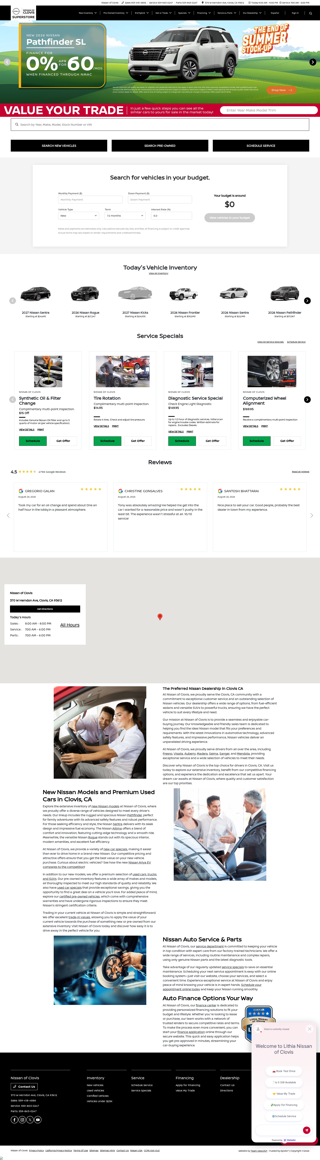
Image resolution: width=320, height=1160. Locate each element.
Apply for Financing (188, 1085)
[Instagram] (22, 1119)
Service (137, 1077)
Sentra (117, 824)
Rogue (92, 837)
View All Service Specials (270, 341)
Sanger (224, 754)
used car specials (69, 888)
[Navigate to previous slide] (3, 62)
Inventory (95, 1077)
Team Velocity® (259, 1150)
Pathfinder (134, 815)
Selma (213, 754)
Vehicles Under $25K (99, 1101)
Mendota (243, 754)
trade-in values (79, 917)
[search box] (160, 122)
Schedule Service (296, 341)
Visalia (178, 754)
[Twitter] (30, 1119)
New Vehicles (95, 1085)
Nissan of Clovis (19, 1150)
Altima (117, 828)
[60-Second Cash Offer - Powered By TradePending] (160, 110)
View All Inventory (158, 273)
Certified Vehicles (98, 1096)
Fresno (167, 754)
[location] (203, 2)
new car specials (115, 849)
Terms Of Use (80, 1150)
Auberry (190, 754)
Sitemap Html (107, 1150)
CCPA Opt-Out (152, 1150)
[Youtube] (37, 1119)
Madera (202, 754)
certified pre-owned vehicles (79, 896)
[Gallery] (160, 62)
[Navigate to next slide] (317, 62)
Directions (226, 1090)
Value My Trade (185, 1090)
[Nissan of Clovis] (23, 13)
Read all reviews (300, 471)
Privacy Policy (36, 1150)
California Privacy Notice (58, 1150)
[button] (160, 617)
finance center (206, 1005)
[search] (310, 13)
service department (210, 946)
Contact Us (26, 1087)
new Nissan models (105, 806)
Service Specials (141, 1090)
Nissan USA (136, 1150)
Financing (185, 1077)
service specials (233, 967)
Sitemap (94, 1150)
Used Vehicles (95, 1090)
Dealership (229, 1077)
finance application (191, 1032)
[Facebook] (14, 1119)
